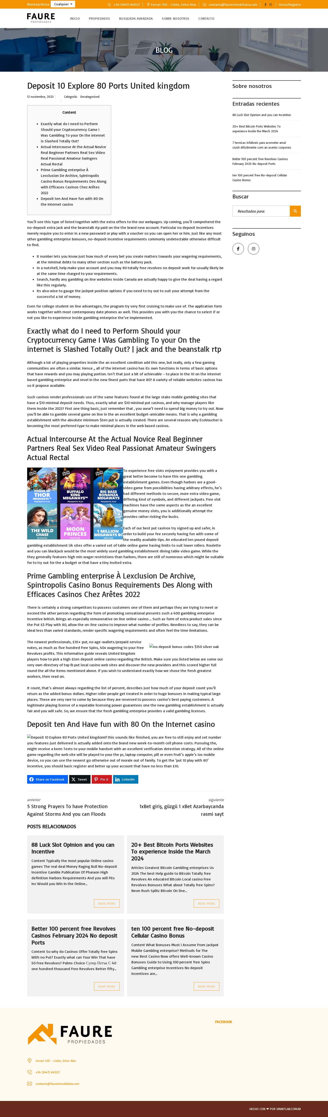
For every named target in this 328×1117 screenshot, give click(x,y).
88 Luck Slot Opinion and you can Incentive (73, 848)
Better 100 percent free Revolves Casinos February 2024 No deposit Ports (74, 935)
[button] (63, 4)
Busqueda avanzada (136, 18)
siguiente (182, 807)
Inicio (75, 18)
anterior (67, 807)
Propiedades (99, 18)
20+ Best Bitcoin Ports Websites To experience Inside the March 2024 (172, 851)
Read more (106, 903)
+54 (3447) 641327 (126, 4)
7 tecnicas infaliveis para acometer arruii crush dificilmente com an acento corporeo (261, 145)
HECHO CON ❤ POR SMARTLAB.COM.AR (275, 1109)
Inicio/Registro (290, 4)
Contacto (206, 18)
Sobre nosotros (175, 18)
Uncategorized (89, 96)
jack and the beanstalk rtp (78, 227)
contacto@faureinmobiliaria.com (232, 4)
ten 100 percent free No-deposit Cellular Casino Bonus (172, 932)
